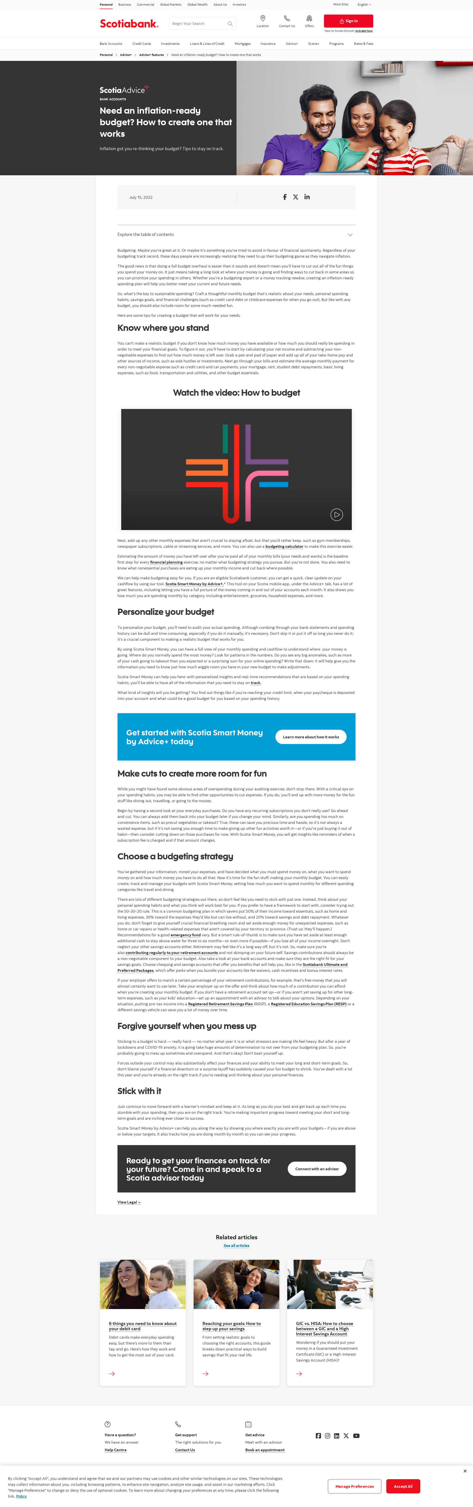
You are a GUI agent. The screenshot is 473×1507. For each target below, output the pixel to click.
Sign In (352, 20)
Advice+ (126, 55)
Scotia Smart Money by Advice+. (195, 583)
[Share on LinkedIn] (307, 197)
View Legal (128, 1202)
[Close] (465, 1471)
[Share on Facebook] (285, 197)
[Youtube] (356, 1435)
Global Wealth (197, 4)
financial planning (166, 562)
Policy (21, 1496)
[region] (236, 1486)
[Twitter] (346, 1435)
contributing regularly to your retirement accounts (172, 952)
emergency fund (186, 934)
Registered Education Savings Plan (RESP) (309, 1003)
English (363, 4)
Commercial (145, 4)
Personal (106, 4)
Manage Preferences (355, 1486)
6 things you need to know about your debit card (143, 1326)
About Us (220, 4)
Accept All (403, 1486)
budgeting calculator (285, 546)
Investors (239, 4)
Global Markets (171, 4)
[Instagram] (327, 1435)
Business (124, 4)
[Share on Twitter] (296, 197)
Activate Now (364, 31)
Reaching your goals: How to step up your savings (232, 1326)
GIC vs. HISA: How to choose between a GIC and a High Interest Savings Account (324, 1328)
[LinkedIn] (336, 1435)
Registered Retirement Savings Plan (220, 1003)
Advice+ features (151, 55)
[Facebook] (318, 1435)
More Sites (340, 4)
